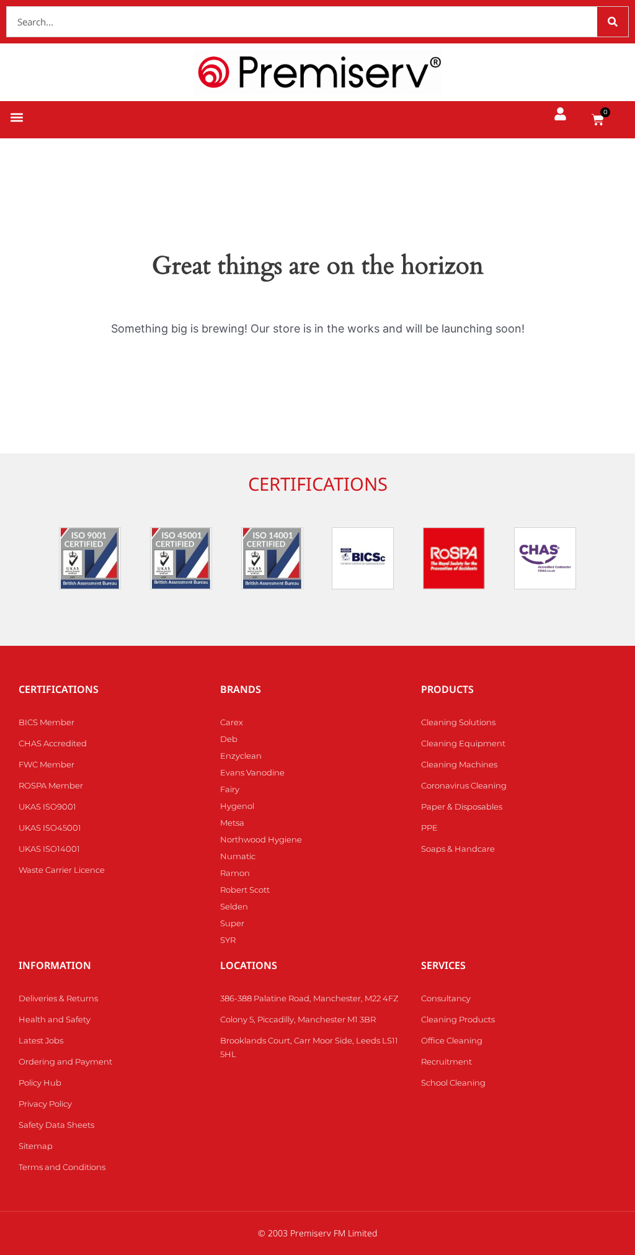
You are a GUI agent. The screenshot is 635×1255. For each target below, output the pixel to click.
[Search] (612, 22)
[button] (16, 117)
